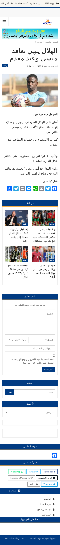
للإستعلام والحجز (44, 509)
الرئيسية (47, 499)
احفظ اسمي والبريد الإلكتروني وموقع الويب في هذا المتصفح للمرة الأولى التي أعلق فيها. (32, 361)
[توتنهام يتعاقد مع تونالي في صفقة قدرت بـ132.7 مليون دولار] (16, 254)
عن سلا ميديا (45, 504)
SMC (6, 538)
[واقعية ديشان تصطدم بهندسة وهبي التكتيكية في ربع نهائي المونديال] (43, 218)
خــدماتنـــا (46, 515)
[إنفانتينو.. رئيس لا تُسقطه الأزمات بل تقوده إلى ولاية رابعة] (16, 218)
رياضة (5, 66)
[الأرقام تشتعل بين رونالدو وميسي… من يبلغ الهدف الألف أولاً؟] (43, 254)
